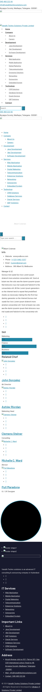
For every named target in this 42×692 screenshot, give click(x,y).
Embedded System (14, 186)
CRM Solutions (14, 89)
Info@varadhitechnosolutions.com (13, 5)
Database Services (15, 93)
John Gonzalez (11, 380)
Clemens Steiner (12, 433)
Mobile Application (15, 62)
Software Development (17, 52)
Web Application (14, 59)
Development (10, 42)
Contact (8, 103)
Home (6, 132)
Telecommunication (16, 69)
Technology (10, 86)
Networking (13, 76)
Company (9, 32)
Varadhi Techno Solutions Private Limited (24, 684)
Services (8, 56)
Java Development (15, 46)
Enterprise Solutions (16, 73)
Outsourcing (13, 79)
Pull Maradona (11, 487)
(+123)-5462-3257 (19, 260)
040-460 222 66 (6, 2)
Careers (10, 143)
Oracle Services (14, 96)
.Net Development (15, 49)
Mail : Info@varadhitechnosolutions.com (20, 673)
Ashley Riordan (11, 407)
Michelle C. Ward (12, 460)
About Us (12, 36)
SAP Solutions (14, 99)
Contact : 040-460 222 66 (15, 676)
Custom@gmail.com (18, 263)
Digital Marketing (15, 66)
